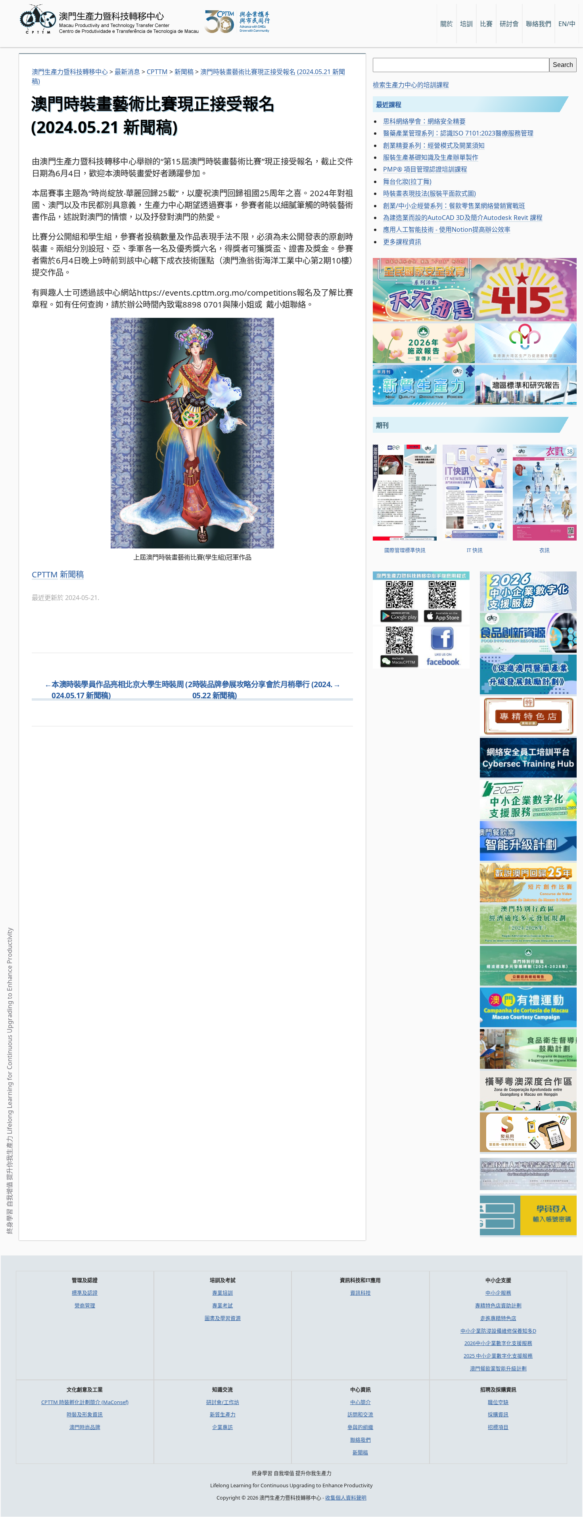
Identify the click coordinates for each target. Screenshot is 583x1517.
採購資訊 (498, 1414)
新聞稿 (72, 574)
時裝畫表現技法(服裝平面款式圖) (429, 193)
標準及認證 (85, 1292)
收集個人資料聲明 (345, 1497)
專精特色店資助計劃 (498, 1305)
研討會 (509, 23)
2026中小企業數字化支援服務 (498, 1343)
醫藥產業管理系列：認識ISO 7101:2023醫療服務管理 (458, 133)
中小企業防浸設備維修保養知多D (498, 1330)
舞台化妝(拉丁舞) (407, 181)
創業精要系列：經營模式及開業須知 (434, 145)
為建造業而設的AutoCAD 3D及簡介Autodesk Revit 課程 (463, 217)
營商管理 (85, 1305)
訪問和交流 (360, 1414)
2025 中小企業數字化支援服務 (498, 1355)
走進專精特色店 (498, 1318)
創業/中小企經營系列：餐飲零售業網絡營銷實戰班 (454, 205)
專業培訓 (222, 1292)
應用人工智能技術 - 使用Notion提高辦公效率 (446, 229)
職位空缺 (498, 1402)
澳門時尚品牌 (84, 1427)
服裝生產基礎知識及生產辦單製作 (430, 157)
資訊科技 (360, 1292)
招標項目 (498, 1427)
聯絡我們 (360, 1439)
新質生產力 (223, 1414)
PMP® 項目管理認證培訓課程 (425, 169)
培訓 (466, 23)
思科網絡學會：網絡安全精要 (424, 121)
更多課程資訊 (402, 241)
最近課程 (388, 104)
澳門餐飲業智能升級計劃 (498, 1368)
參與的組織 (360, 1427)
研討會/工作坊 (222, 1402)
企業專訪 (222, 1427)
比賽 (486, 23)
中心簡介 (360, 1402)
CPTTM (45, 574)
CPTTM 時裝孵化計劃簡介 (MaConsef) (84, 1402)
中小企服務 (498, 1292)
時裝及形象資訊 (85, 1414)
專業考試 (222, 1305)
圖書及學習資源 (223, 1318)
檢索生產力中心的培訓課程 (411, 84)
